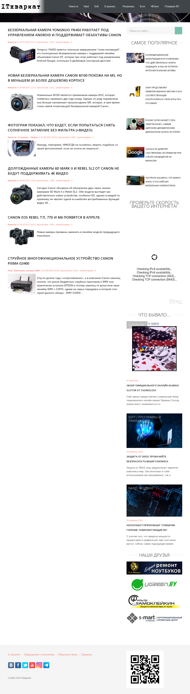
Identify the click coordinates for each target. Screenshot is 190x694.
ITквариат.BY (172, 6)
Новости (73, 6)
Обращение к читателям (39, 654)
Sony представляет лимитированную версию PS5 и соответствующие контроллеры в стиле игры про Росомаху (163, 95)
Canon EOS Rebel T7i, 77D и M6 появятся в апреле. (54, 217)
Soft (96, 6)
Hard (86, 6)
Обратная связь (67, 654)
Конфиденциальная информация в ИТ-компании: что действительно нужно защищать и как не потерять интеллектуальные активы (162, 62)
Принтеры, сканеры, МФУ (27, 270)
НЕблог (155, 6)
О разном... (110, 6)
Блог (142, 6)
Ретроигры (128, 6)
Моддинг (146, 488)
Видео (34, 137)
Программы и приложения (144, 419)
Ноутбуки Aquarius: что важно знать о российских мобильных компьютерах (163, 181)
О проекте (14, 654)
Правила (86, 654)
